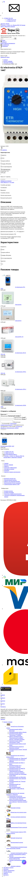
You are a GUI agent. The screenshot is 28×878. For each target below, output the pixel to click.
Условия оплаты (8, 491)
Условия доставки (9, 492)
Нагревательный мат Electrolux (17, 777)
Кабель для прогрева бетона (12, 481)
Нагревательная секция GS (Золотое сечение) (16, 747)
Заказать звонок (5, 23)
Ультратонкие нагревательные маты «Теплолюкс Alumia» (17, 798)
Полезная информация (10, 467)
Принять (3, 717)
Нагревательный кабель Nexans (17, 732)
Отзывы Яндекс (7, 872)
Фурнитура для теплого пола (18, 812)
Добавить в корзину (6, 181)
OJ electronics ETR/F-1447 (7, 446)
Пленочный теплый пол (15, 796)
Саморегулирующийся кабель (19, 853)
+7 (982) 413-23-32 (11, 19)
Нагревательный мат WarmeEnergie (14, 784)
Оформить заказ (5, 57)
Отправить (3, 429)
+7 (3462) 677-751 (11, 21)
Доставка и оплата (9, 469)
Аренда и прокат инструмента (12, 472)
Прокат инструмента (8, 870)
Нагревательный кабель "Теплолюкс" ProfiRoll (15, 734)
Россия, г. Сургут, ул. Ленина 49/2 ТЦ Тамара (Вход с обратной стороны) (13, 25)
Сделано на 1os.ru (5, 686)
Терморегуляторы (15, 807)
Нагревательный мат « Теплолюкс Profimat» (15, 766)
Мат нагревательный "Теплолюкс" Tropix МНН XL (16, 787)
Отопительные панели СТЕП (11, 484)
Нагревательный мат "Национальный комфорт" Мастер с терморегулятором (16, 771)
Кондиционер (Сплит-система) (12, 483)
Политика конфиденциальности (13, 493)
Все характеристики (5, 169)
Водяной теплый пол (10, 478)
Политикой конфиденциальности (8, 424)
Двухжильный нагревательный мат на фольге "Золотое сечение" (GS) (18, 802)
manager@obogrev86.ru (11, 454)
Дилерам (6, 470)
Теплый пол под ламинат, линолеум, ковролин (15, 793)
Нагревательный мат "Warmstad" (18, 758)
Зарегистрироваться (9, 43)
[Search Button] (15, 39)
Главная (6, 463)
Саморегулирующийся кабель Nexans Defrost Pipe (17, 857)
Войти (2, 43)
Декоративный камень (10, 480)
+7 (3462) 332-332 (8, 18)
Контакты (6, 874)
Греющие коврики (16, 866)
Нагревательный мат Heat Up (17, 768)
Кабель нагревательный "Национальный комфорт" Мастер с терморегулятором (16, 738)
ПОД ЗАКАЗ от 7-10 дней (7, 182)
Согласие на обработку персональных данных (11, 427)
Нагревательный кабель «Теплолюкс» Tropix (15, 741)
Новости (6, 466)
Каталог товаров (8, 464)
